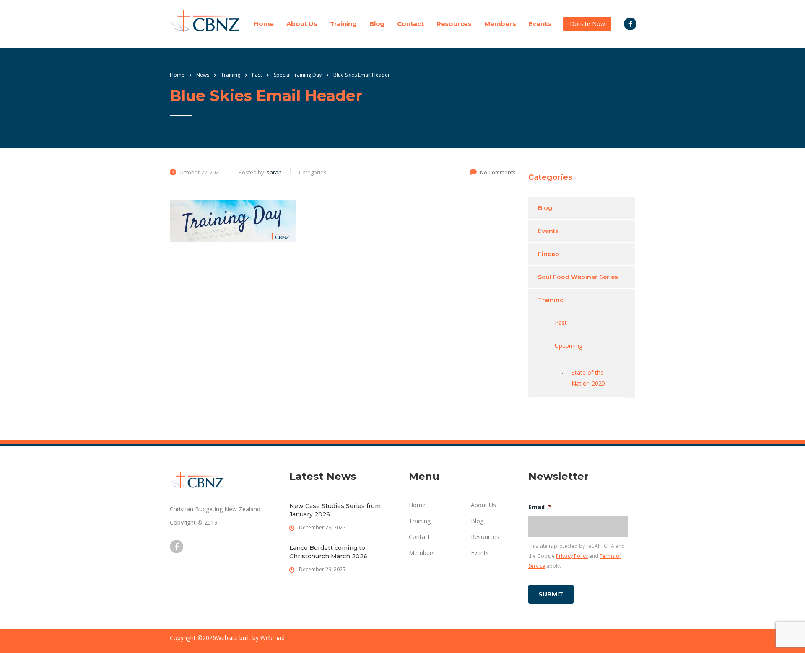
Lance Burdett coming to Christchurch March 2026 (328, 552)
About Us (301, 24)
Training (343, 24)
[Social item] (630, 24)
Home (264, 24)
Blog (376, 24)
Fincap (548, 254)
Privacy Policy (572, 556)
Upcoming (568, 346)
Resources (454, 24)
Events (540, 24)
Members (500, 24)
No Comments (498, 172)
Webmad (272, 638)
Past (561, 322)
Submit (551, 594)
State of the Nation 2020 (588, 377)
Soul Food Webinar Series (578, 277)
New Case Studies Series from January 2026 (335, 510)
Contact (410, 24)
